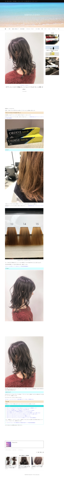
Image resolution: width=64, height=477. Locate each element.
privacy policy (37, 474)
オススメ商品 (26, 1)
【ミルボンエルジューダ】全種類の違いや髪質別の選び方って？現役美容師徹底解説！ (21, 422)
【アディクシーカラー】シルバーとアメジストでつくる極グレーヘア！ (19, 415)
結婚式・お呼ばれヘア (9, 1)
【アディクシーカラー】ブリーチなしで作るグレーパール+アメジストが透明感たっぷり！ (22, 408)
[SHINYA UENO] (32, 14)
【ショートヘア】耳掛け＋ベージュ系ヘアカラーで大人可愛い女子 (18, 409)
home (34, 474)
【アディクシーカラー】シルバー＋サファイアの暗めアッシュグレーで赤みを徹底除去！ (22, 417)
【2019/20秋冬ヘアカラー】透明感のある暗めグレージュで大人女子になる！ (20, 411)
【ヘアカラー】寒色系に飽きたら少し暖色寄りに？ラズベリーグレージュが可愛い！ (21, 410)
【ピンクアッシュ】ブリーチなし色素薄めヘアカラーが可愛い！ (37, 466)
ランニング (36, 1)
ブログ (33, 1)
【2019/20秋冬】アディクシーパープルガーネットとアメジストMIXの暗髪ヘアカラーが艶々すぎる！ (24, 412)
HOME (5, 1)
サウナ (31, 1)
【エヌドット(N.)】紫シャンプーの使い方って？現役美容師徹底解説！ (17, 266)
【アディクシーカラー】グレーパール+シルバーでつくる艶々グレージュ (19, 416)
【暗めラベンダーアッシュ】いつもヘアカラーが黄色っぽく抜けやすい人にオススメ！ (24, 466)
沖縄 (28, 1)
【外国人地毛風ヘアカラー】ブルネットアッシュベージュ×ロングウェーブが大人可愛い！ (11, 466)
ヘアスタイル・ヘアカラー (20, 1)
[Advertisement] (24, 100)
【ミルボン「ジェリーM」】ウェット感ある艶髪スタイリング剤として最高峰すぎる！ (19, 399)
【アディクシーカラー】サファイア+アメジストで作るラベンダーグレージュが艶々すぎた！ (22, 414)
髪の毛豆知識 (14, 1)
